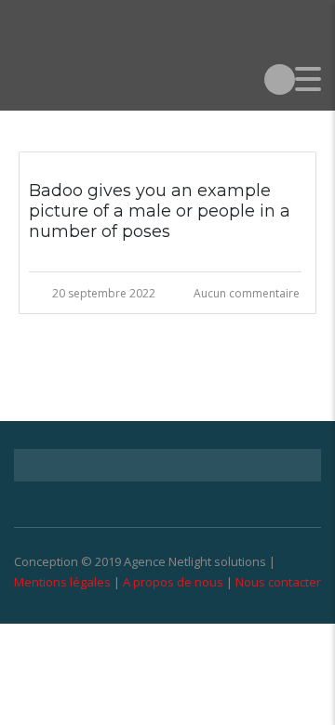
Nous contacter (278, 581)
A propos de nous (173, 581)
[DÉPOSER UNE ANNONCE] (279, 78)
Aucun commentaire (247, 293)
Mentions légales (62, 581)
